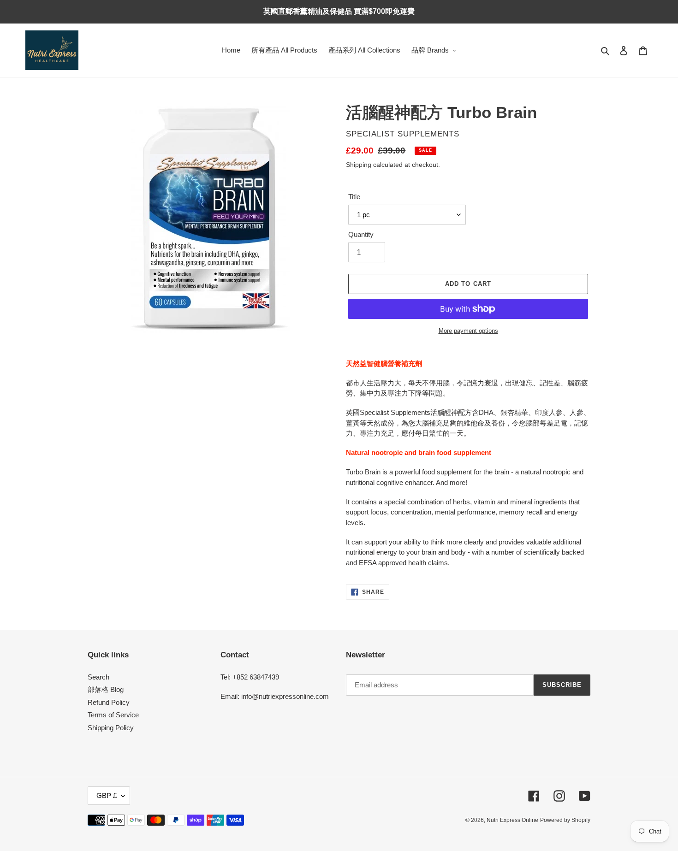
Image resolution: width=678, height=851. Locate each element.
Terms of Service (113, 715)
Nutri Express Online (512, 820)
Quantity (361, 234)
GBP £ (106, 795)
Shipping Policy (111, 728)
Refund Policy (109, 702)
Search (98, 677)
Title (354, 197)
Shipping (358, 164)
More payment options (468, 330)
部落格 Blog (106, 689)
